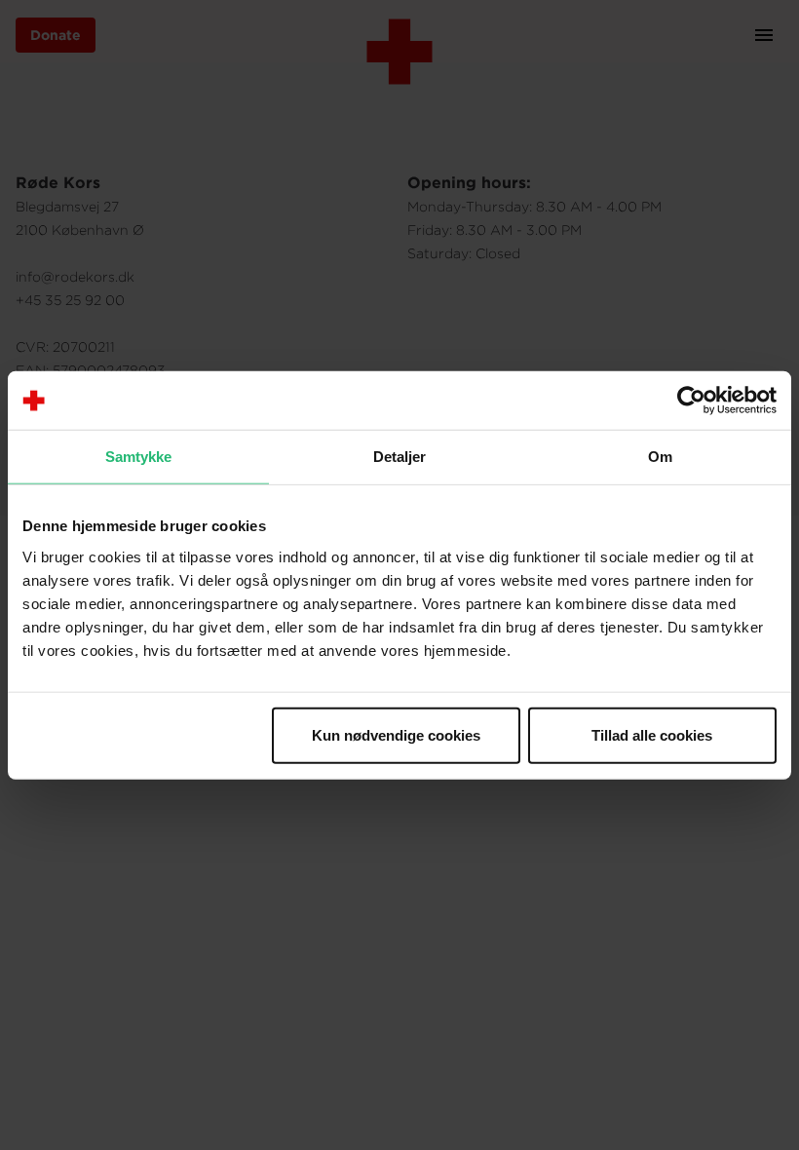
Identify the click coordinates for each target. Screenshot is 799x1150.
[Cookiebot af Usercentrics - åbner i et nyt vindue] (691, 400)
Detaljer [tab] (400, 456)
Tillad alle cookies (651, 734)
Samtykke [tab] (138, 456)
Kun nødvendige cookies (396, 734)
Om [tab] (660, 456)
